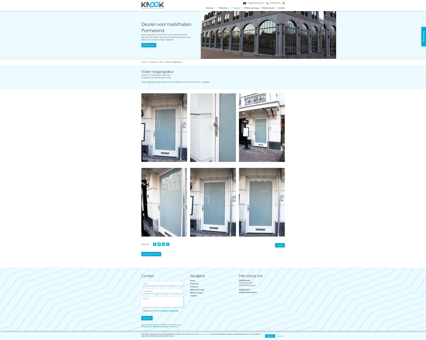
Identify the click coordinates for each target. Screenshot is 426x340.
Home (144, 62)
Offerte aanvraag (251, 8)
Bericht (146, 299)
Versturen (147, 318)
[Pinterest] (167, 244)
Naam (145, 283)
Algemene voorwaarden (161, 327)
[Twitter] (159, 244)
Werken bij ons (268, 8)
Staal (161, 62)
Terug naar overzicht (151, 254)
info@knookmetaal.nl (255, 3)
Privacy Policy (146, 327)
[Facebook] (154, 244)
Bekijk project (148, 45)
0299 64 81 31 (275, 3)
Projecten (237, 8)
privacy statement (204, 334)
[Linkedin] (163, 244)
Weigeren (280, 336)
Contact (281, 8)
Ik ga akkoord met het (160, 311)
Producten (194, 283)
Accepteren (270, 336)
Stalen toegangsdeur (174, 62)
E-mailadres (148, 291)
